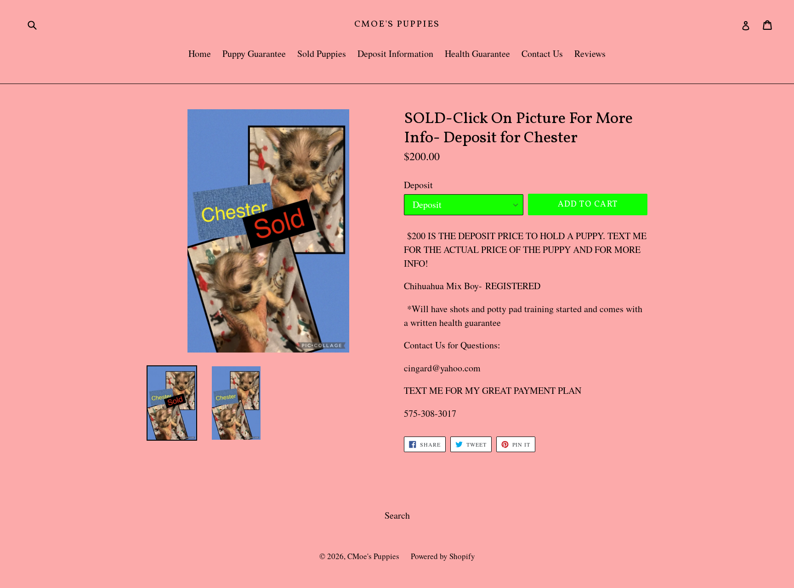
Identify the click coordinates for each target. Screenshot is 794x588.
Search (397, 515)
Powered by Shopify (443, 556)
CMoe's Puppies (397, 24)
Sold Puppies (321, 53)
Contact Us (542, 53)
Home (199, 53)
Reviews (590, 53)
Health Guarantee (477, 53)
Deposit (418, 185)
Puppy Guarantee (254, 53)
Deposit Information (395, 53)
